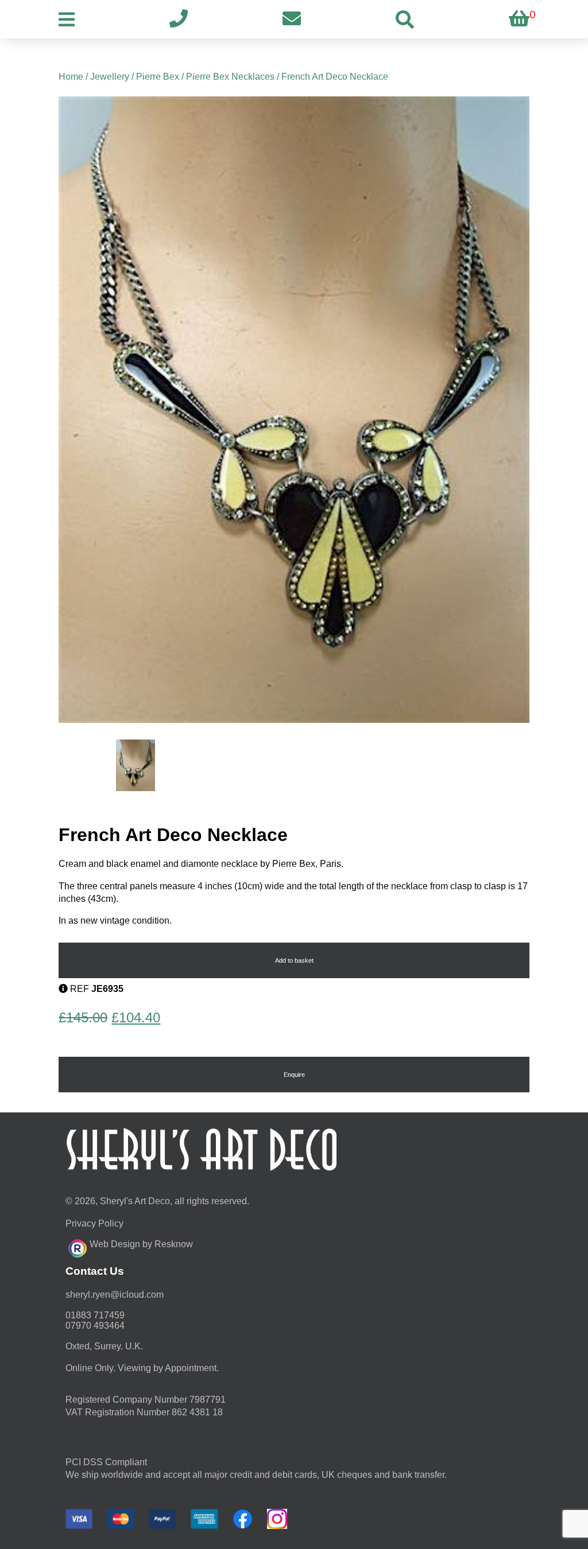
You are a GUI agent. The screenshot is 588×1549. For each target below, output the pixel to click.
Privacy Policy (94, 1223)
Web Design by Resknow (141, 1244)
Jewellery (109, 76)
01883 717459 (95, 1315)
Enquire (294, 1074)
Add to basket (294, 960)
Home (71, 76)
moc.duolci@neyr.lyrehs (114, 1294)
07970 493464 (95, 1325)
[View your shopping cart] (519, 19)
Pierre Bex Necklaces (230, 76)
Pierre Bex (157, 76)
